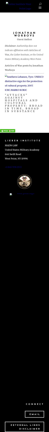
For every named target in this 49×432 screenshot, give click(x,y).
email (34, 414)
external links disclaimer (25, 427)
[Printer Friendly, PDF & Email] (7, 130)
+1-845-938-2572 (13, 167)
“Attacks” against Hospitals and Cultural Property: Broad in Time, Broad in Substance (24, 103)
